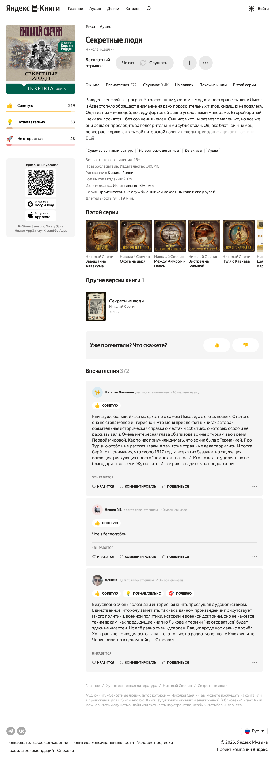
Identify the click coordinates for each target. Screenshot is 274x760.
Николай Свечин (100, 49)
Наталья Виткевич (119, 392)
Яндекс (260, 749)
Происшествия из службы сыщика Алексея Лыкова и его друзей (156, 192)
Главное (75, 8)
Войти (263, 8)
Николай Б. (113, 510)
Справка (65, 750)
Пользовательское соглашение (37, 742)
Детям (113, 8)
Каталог (132, 8)
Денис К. (111, 580)
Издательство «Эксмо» (134, 185)
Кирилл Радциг (121, 172)
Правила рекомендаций (30, 750)
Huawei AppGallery (28, 231)
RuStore (24, 226)
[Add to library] (261, 306)
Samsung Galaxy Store (47, 226)
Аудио (95, 8)
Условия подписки (155, 742)
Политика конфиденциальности (102, 742)
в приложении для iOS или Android (115, 700)
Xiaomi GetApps (55, 231)
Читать (129, 62)
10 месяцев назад (186, 392)
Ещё (90, 138)
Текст (91, 26)
